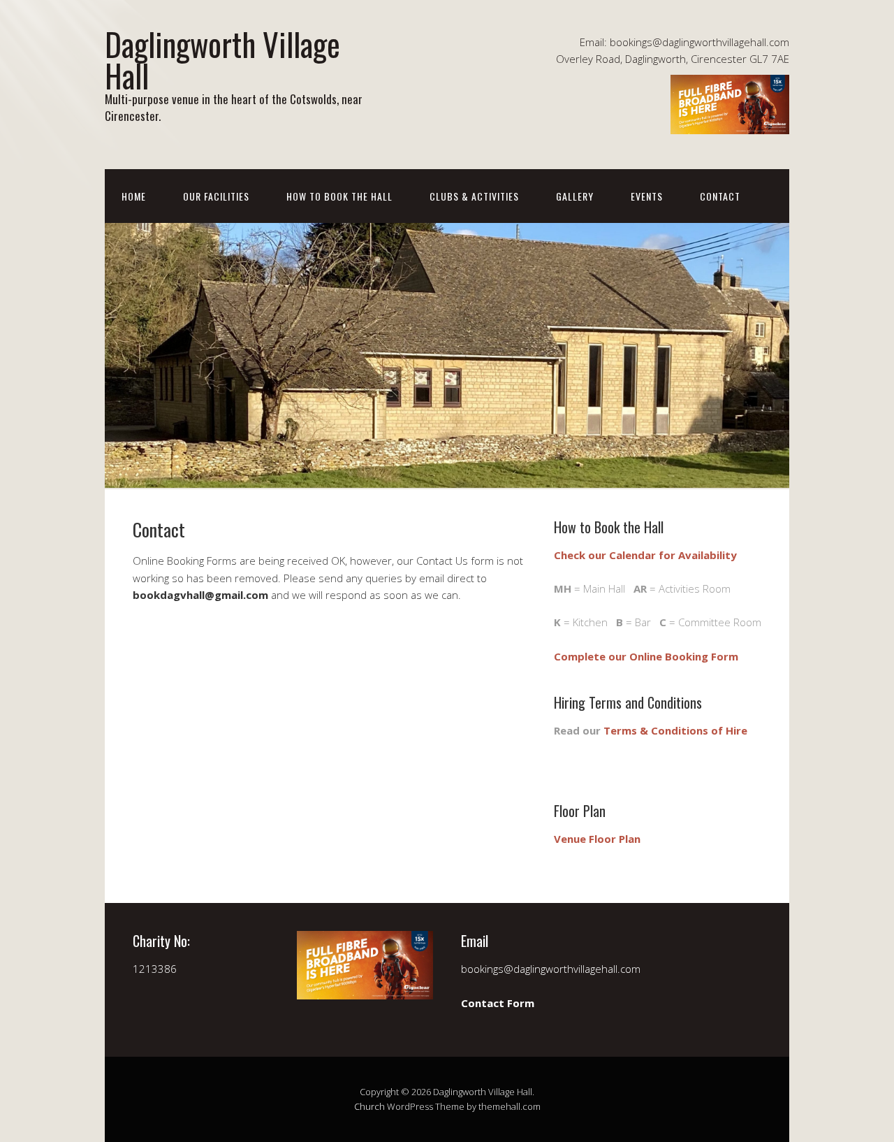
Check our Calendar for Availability (645, 555)
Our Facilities (216, 196)
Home (134, 196)
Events (647, 196)
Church (369, 1106)
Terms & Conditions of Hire (675, 730)
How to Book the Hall (339, 196)
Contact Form (497, 1003)
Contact (720, 196)
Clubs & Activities (474, 196)
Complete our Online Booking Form (646, 656)
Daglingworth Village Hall (222, 59)
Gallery (575, 196)
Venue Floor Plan (597, 839)
